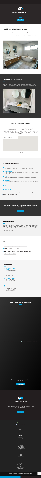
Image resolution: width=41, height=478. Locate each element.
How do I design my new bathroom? (11, 248)
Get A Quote (10, 476)
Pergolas (21, 453)
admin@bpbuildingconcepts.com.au (20, 464)
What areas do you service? (10, 254)
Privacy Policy (22, 473)
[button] (20, 246)
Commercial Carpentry (21, 437)
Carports (21, 455)
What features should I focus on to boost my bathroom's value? (17, 251)
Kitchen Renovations (21, 447)
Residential (20, 441)
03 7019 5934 (20, 463)
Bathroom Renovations (21, 448)
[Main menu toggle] (39, 2)
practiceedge (30, 473)
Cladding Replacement (21, 439)
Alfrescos (21, 454)
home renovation (8, 35)
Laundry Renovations (21, 449)
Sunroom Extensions (21, 444)
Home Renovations (21, 446)
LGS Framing (21, 438)
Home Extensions (21, 442)
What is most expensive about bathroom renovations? (15, 246)
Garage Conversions (21, 456)
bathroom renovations (19, 32)
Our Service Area (20, 152)
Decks (21, 452)
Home (20, 431)
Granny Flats (21, 445)
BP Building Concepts (31, 35)
